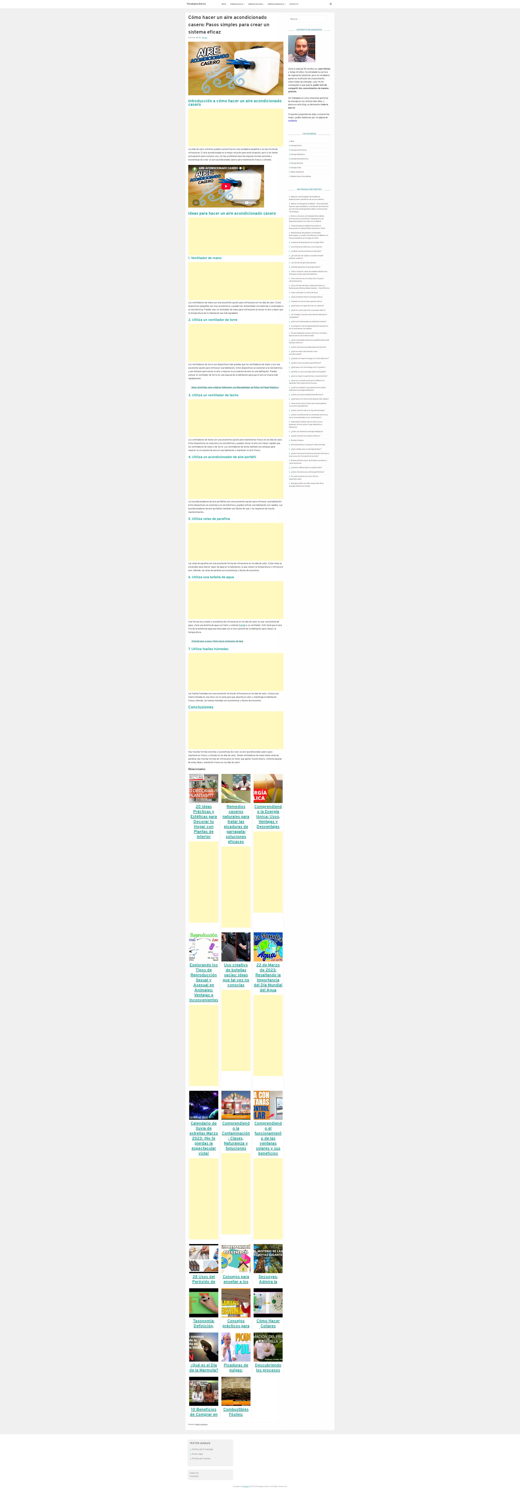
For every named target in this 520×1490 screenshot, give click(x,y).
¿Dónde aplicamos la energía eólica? (305, 267)
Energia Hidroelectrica (299, 159)
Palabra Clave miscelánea (301, 176)
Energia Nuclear (255, 4)
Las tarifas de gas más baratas (303, 263)
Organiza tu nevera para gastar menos (306, 301)
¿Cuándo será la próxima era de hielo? (306, 251)
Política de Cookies (201, 1458)
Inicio (224, 4)
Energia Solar (296, 168)
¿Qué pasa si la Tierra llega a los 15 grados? (308, 367)
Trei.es (246, 1487)
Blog (292, 141)
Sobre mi (194, 1473)
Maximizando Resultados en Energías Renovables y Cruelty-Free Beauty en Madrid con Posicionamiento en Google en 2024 (308, 235)
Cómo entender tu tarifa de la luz (304, 293)
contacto (292, 121)
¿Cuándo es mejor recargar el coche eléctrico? (310, 359)
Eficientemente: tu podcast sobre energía (308, 445)
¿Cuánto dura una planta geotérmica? (306, 363)
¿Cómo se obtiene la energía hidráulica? (307, 432)
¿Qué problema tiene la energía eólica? (307, 297)
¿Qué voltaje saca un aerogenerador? (306, 449)
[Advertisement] (235, 128)
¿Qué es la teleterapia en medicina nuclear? (308, 322)
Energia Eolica (236, 4)
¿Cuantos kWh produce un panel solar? (306, 468)
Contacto (293, 4)
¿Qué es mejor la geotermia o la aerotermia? (309, 376)
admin (204, 38)
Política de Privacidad (202, 1449)
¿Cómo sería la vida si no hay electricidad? (308, 410)
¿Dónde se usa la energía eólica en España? (308, 372)
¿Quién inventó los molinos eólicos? (305, 436)
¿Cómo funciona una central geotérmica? (307, 472)
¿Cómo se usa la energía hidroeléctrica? (307, 395)
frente (242, 625)
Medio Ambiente (201, 1424)
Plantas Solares (297, 440)
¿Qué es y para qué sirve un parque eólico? (308, 310)
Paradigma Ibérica (196, 4)
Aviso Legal (197, 1454)
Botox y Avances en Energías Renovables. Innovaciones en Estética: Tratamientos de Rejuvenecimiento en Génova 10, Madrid (307, 219)
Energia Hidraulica (276, 4)
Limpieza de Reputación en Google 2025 (307, 242)
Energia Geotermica (299, 150)
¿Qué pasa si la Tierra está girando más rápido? (310, 399)
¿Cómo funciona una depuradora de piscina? (308, 347)
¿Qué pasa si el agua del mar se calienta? (307, 306)
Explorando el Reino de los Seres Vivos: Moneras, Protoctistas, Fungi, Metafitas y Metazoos (306, 424)
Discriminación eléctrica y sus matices (306, 247)
